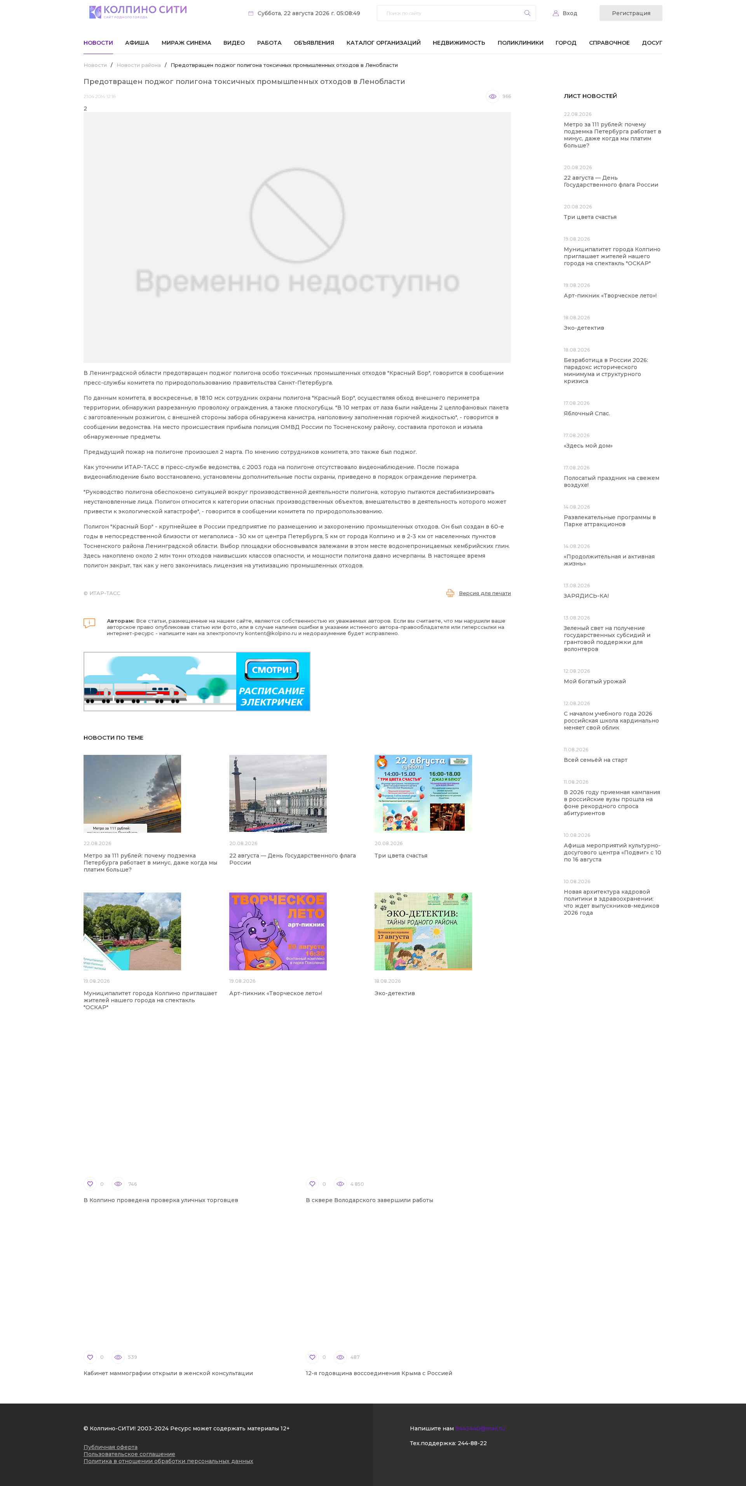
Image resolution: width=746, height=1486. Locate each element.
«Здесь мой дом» (588, 445)
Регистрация (631, 13)
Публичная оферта (111, 1447)
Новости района (139, 65)
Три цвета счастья (401, 855)
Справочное (609, 42)
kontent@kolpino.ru (271, 633)
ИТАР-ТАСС (104, 593)
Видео (234, 42)
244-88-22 (472, 1443)
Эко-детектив (395, 993)
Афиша (137, 42)
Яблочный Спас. (588, 413)
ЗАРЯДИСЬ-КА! (586, 595)
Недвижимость (459, 42)
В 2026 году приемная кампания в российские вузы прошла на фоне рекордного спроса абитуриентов (612, 803)
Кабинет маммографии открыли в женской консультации (168, 1373)
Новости (98, 42)
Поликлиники (521, 42)
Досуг (652, 42)
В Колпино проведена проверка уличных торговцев (161, 1200)
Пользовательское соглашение (129, 1454)
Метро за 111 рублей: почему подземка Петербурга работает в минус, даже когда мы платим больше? (150, 862)
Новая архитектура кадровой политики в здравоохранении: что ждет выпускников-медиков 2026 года (611, 902)
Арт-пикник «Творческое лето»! (275, 993)
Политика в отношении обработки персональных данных (168, 1461)
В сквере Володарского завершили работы (369, 1200)
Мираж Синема (186, 42)
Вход (570, 13)
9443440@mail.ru (480, 1428)
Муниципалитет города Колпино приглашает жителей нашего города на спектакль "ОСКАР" (150, 1000)
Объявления (314, 42)
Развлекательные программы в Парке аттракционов (610, 521)
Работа (269, 42)
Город (566, 42)
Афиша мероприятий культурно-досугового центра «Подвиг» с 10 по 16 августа (612, 852)
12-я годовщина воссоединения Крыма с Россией (379, 1373)
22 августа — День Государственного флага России (611, 181)
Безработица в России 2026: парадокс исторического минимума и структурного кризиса (606, 371)
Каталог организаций (384, 42)
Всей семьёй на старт (595, 759)
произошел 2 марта (213, 451)
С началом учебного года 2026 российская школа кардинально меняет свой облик (611, 720)
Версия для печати (485, 593)
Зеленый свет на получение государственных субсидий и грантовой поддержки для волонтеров (607, 639)
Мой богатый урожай (595, 681)
